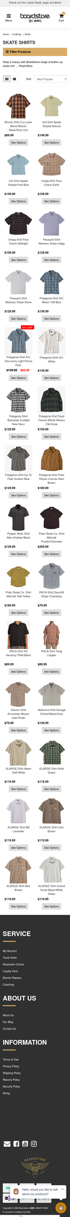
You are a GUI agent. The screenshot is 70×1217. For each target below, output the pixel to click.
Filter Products (20, 52)
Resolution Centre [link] (13, 964)
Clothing (17, 34)
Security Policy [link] (11, 1086)
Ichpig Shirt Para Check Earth (51, 183)
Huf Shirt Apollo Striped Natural (51, 124)
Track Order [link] (10, 957)
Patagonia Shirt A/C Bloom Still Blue (51, 300)
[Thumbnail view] (7, 78)
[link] (16, 1142)
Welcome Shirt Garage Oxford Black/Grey (52, 712)
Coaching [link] (8, 984)
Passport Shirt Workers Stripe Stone (18, 300)
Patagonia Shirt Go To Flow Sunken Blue (18, 477)
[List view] (14, 78)
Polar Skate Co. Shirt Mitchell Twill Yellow (18, 594)
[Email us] (7, 1142)
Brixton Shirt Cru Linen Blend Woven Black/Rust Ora (18, 126)
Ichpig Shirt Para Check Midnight (18, 241)
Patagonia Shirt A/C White (51, 359)
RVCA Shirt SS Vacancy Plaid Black (18, 653)
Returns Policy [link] (11, 1079)
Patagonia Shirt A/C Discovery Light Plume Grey (18, 361)
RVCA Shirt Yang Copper (51, 653)
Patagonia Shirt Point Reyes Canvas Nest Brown (51, 479)
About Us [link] (8, 1015)
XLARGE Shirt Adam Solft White (18, 770)
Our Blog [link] (8, 1022)
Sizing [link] (6, 1093)
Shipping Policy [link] (12, 1073)
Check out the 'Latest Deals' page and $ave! (35, 2)
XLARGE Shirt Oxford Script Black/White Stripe (51, 890)
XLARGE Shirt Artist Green (51, 770)
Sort (28, 79)
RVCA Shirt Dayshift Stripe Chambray (51, 594)
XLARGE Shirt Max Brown (18, 888)
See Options (18, 142)
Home (6, 34)
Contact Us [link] (9, 1028)
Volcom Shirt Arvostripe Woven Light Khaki (18, 714)
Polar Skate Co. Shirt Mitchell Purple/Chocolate (51, 537)
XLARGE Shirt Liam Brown (51, 829)
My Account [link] (10, 951)
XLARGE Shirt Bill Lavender (18, 829)
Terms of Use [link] (11, 1059)
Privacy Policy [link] (11, 1066)
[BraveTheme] (35, 17)
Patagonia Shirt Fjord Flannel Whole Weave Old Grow (51, 420)
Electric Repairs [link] (12, 978)
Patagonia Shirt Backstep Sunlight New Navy (18, 420)
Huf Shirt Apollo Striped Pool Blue (18, 183)
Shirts (27, 34)
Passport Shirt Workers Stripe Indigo (51, 241)
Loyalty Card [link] (10, 971)
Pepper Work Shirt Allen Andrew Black (18, 535)
